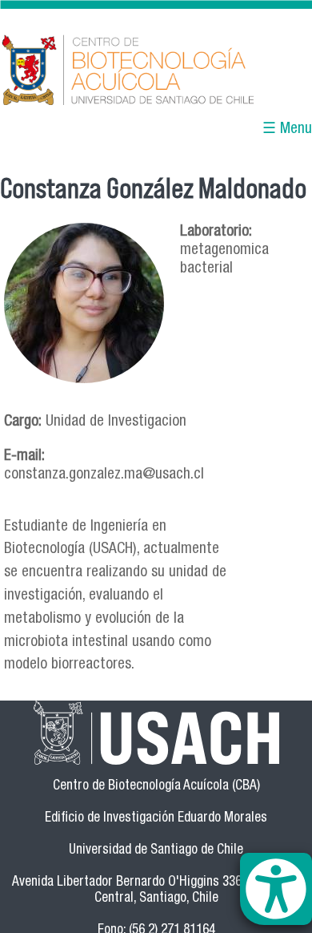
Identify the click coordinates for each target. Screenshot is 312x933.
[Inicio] (156, 71)
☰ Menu (287, 129)
